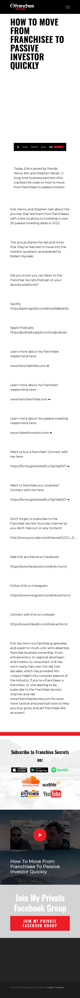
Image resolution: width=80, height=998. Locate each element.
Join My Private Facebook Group (40, 923)
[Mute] (50, 147)
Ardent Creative (55, 987)
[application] (40, 147)
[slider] (59, 146)
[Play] (18, 147)
